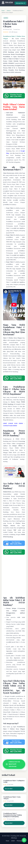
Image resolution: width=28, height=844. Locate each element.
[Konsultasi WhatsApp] (24, 840)
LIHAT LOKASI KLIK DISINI (13, 423)
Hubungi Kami (19, 3)
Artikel (13, 841)
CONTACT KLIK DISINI (10, 425)
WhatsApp (19, 841)
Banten (8, 10)
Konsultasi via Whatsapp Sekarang (14, 764)
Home (3, 10)
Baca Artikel (8, 788)
